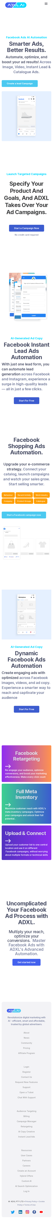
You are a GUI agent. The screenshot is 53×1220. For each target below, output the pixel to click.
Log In (26, 1191)
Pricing (26, 1048)
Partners (26, 1160)
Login (26, 1067)
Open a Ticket (26, 1092)
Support (26, 1087)
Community (26, 1043)
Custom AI (27, 1181)
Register (26, 1072)
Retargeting (26, 1126)
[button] (46, 3)
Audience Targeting (26, 1111)
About (26, 1032)
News (26, 1038)
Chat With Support (27, 1097)
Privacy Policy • (32, 1201)
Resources (26, 1150)
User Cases (26, 1155)
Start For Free (26, 400)
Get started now (26, 962)
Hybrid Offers (26, 1176)
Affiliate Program (26, 1053)
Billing (26, 1116)
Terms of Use (30, 1205)
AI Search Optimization (26, 1186)
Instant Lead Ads (26, 1136)
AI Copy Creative (26, 1131)
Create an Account (26, 1171)
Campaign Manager (26, 1121)
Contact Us (26, 1077)
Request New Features (26, 1082)
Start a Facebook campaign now (24, 515)
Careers (26, 1165)
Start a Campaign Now (26, 228)
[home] (15, 5)
